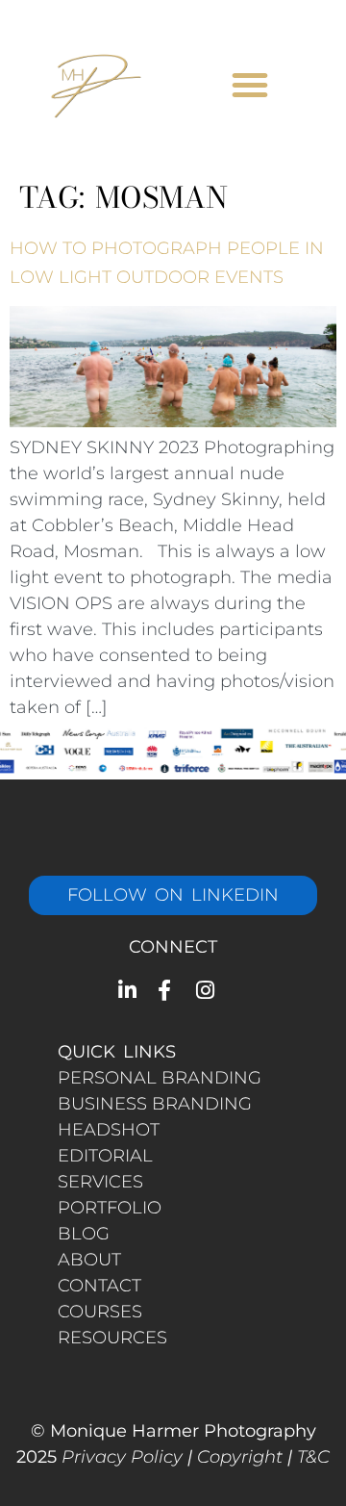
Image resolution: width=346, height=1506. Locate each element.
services (100, 1181)
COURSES (100, 1311)
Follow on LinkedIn (173, 895)
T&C (313, 1457)
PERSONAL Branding (159, 1077)
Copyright (240, 1457)
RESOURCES (112, 1337)
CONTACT (99, 1285)
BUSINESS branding (155, 1103)
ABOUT (89, 1259)
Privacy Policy (122, 1457)
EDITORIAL (105, 1155)
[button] (250, 85)
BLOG (84, 1233)
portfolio (109, 1207)
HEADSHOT (109, 1129)
